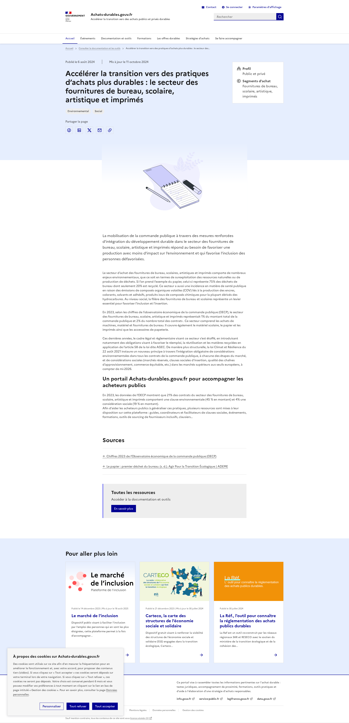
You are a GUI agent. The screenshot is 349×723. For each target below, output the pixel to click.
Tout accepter (105, 706)
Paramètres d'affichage (266, 7)
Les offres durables (168, 38)
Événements (87, 38)
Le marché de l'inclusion (94, 616)
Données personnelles (164, 710)
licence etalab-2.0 (139, 718)
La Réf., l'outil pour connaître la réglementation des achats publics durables (248, 621)
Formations (144, 38)
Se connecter (234, 7)
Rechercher (280, 16)
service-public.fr (209, 699)
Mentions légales (138, 710)
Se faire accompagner (228, 38)
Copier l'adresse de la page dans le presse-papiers (109, 130)
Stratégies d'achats (197, 38)
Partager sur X (89, 130)
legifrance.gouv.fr (238, 699)
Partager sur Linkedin (79, 130)
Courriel (99, 130)
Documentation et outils (116, 38)
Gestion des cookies (193, 710)
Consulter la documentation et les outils (99, 48)
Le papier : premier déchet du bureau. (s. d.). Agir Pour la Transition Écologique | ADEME (167, 466)
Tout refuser (77, 706)
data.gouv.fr (264, 699)
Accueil (70, 38)
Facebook (69, 130)
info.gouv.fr (184, 699)
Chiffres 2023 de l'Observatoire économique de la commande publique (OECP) (161, 456)
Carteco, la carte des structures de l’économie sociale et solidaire (169, 621)
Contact (211, 7)
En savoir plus (123, 508)
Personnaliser (52, 706)
